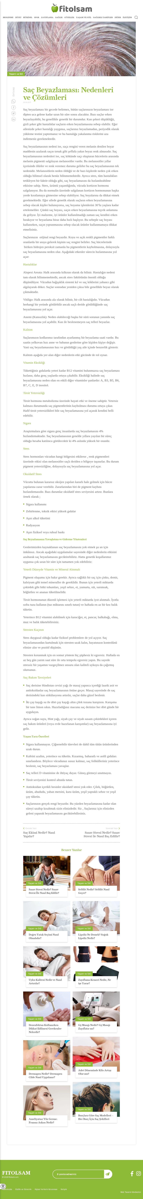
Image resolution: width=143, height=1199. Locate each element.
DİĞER (118, 17)
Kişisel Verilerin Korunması (46, 1189)
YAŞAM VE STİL (83, 17)
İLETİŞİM (127, 17)
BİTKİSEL (27, 17)
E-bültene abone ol (108, 1174)
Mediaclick (136, 1192)
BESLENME (8, 17)
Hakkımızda (7, 1189)
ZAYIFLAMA (47, 17)
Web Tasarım (126, 1192)
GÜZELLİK (69, 17)
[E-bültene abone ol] (82, 1174)
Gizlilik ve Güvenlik (23, 1189)
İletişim (64, 1189)
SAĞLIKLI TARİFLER (103, 17)
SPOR (36, 17)
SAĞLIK (59, 17)
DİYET (18, 17)
